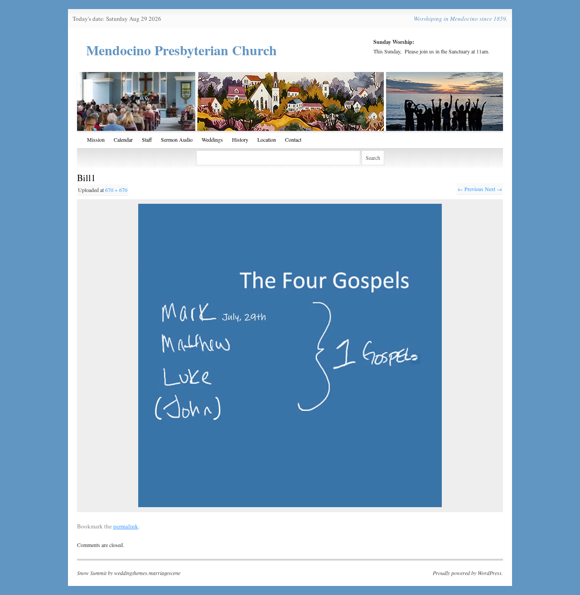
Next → (493, 188)
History (240, 139)
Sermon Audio (177, 139)
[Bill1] (290, 355)
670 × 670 (116, 189)
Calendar (123, 139)
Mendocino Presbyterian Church (181, 50)
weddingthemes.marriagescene (147, 572)
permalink (125, 526)
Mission (96, 139)
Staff (147, 139)
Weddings (212, 139)
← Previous (470, 188)
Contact (293, 139)
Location (266, 139)
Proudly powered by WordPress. (468, 572)
